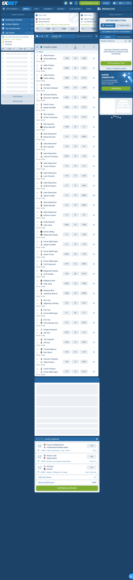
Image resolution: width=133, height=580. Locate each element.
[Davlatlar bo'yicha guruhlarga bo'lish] (32, 63)
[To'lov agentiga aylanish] (71, 3)
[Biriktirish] (37, 55)
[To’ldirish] (76, 3)
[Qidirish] (96, 36)
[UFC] (42, 36)
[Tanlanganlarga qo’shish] (31, 37)
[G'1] (66, 58)
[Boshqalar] (60, 36)
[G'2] (84, 58)
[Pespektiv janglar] (46, 36)
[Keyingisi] (32, 33)
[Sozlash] (115, 3)
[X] (75, 58)
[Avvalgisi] (26, 33)
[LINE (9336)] (37, 36)
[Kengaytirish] (32, 20)
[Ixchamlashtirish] (32, 278)
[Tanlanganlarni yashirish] (28, 63)
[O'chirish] (96, 439)
